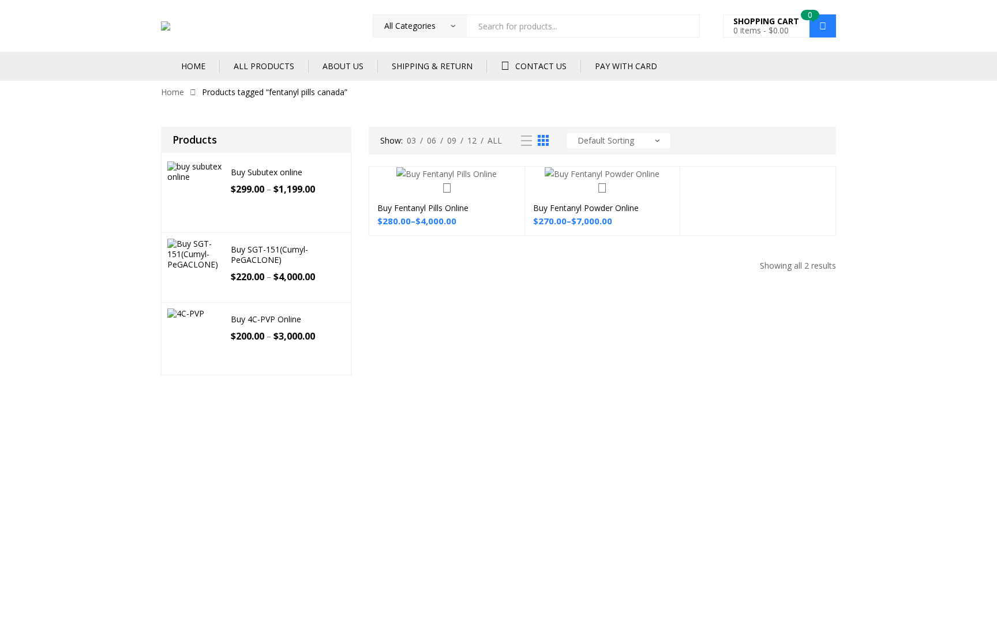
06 (431, 140)
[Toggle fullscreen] (54, 414)
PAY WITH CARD (626, 66)
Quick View (447, 188)
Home (172, 91)
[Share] (91, 414)
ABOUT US (343, 66)
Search (686, 25)
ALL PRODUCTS (264, 66)
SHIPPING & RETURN (432, 66)
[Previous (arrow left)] (17, 428)
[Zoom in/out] (17, 414)
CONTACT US (541, 66)
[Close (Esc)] (128, 414)
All (495, 140)
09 (451, 140)
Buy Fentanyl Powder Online (586, 207)
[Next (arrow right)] (54, 428)
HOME (193, 66)
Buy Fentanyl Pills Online (422, 207)
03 (411, 140)
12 (472, 140)
